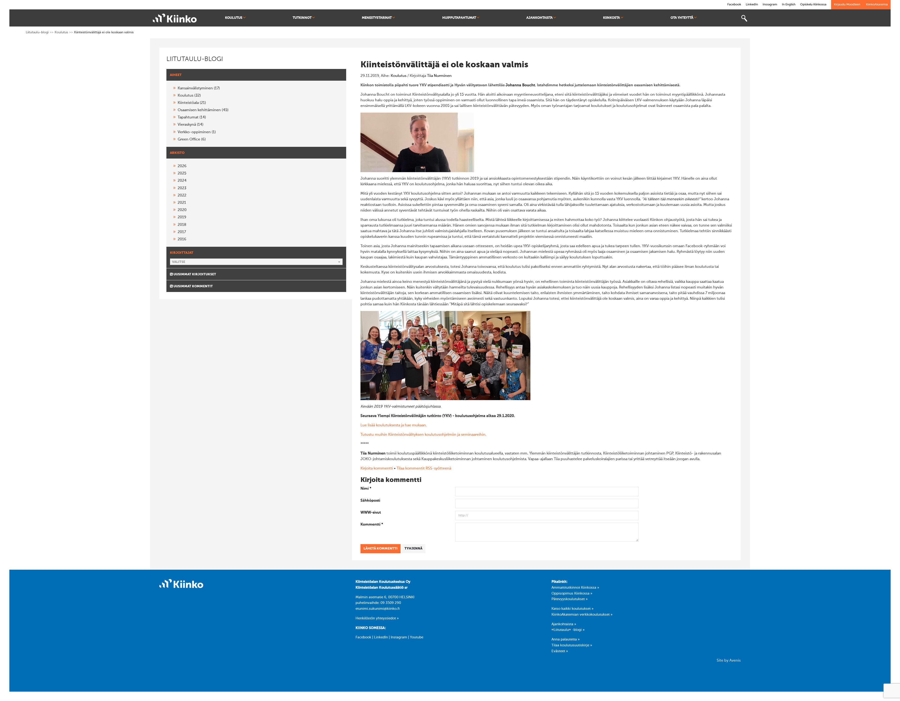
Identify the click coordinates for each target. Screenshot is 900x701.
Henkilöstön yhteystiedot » (377, 618)
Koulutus (233, 17)
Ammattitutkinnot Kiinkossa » (575, 588)
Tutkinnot (302, 17)
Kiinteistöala (192, 103)
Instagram (399, 637)
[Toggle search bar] (744, 18)
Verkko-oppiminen (197, 132)
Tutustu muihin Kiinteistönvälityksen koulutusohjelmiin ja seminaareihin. (423, 435)
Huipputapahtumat (459, 17)
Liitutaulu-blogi (37, 32)
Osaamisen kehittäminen (203, 110)
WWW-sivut (370, 513)
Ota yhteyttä (682, 17)
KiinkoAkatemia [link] (877, 4)
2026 (182, 166)
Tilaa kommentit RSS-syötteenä (424, 468)
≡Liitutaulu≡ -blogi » (568, 630)
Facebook (363, 637)
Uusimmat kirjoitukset (194, 274)
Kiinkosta (611, 17)
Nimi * (365, 489)
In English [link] (788, 4)
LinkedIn (381, 637)
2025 (182, 173)
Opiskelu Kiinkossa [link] (813, 4)
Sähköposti (370, 501)
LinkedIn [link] (752, 4)
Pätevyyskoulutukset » (569, 599)
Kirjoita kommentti (376, 468)
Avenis (735, 661)
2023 (182, 188)
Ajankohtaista (539, 17)
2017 (182, 232)
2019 (182, 217)
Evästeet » (559, 651)
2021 (182, 203)
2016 (182, 239)
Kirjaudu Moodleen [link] (847, 4)
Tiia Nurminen (439, 76)
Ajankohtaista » (563, 624)
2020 (182, 210)
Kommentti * (371, 525)
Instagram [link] (770, 4)
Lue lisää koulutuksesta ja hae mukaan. (393, 425)
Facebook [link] (734, 4)
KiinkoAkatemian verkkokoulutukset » (581, 615)
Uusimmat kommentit (193, 286)
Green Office (192, 139)
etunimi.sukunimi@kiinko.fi (378, 609)
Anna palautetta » (565, 639)
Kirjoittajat (181, 252)
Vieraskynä (190, 125)
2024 (182, 181)
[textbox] (256, 262)
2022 (182, 195)
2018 (182, 225)
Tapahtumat (192, 117)
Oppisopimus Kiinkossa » (571, 593)
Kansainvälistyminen (199, 88)
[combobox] (256, 261)
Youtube (416, 637)
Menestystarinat (377, 17)
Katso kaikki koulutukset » (572, 609)
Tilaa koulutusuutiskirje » (571, 645)
